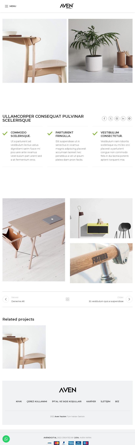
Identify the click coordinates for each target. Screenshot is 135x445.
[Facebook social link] (104, 118)
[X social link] (110, 118)
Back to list (67, 299)
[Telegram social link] (129, 118)
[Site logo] (67, 5)
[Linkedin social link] (123, 118)
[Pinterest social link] (116, 118)
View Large (43, 328)
